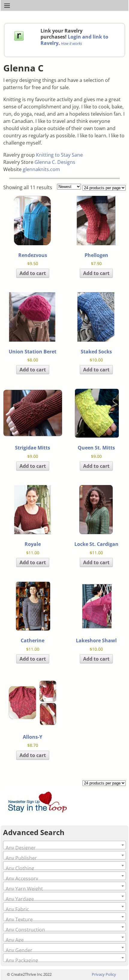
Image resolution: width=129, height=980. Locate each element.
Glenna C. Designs (54, 162)
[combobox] (64, 845)
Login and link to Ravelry (74, 39)
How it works (71, 43)
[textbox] (64, 847)
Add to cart (33, 273)
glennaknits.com (41, 169)
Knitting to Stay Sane (59, 155)
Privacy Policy (104, 974)
